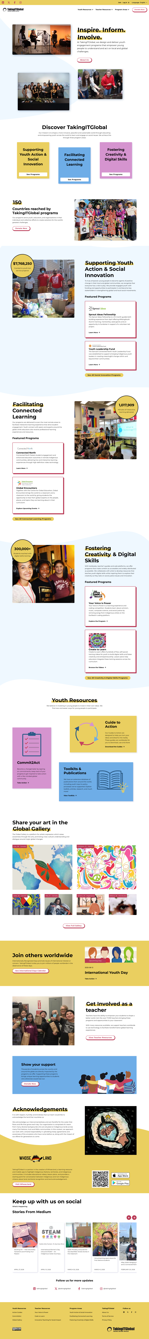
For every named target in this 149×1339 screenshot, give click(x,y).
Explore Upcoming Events (26, 508)
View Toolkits (69, 796)
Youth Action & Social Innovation (81, 1312)
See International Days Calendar (30, 971)
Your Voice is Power (41, 1312)
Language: (136, 2)
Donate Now (139, 10)
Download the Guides (113, 747)
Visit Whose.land (23, 1184)
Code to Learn (40, 1316)
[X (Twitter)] (9, 2)
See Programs (33, 174)
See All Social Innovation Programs (104, 375)
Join (119, 2)
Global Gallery (17, 1320)
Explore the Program (97, 621)
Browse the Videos (96, 667)
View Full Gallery (74, 926)
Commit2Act (16, 1316)
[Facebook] (14, 2)
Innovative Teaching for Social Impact (48, 1320)
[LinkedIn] (3, 2)
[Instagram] (20, 2)
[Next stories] (134, 1217)
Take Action (22, 783)
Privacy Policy (107, 1320)
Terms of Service (108, 1316)
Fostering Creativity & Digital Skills (81, 1320)
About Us (84, 60)
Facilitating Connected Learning (81, 1316)
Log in (125, 2)
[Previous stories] (129, 1217)
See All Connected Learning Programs (33, 519)
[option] (25, 1247)
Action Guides (17, 1312)
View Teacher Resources (100, 1038)
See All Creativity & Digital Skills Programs (108, 678)
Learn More (93, 332)
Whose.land (51, 1169)
